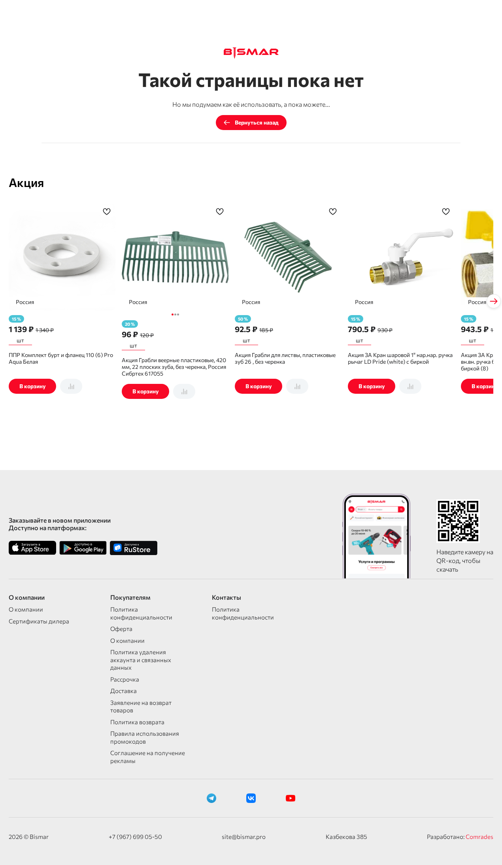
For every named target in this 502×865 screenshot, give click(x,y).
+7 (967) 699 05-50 (135, 836)
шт (20, 340)
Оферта (121, 628)
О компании (26, 609)
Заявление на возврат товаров (141, 706)
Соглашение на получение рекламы (147, 756)
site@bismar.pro (244, 836)
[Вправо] (494, 301)
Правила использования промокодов (144, 737)
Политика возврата (137, 721)
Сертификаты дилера (39, 621)
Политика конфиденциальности (141, 613)
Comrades (479, 836)
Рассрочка (124, 679)
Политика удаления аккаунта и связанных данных (140, 659)
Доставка (123, 690)
